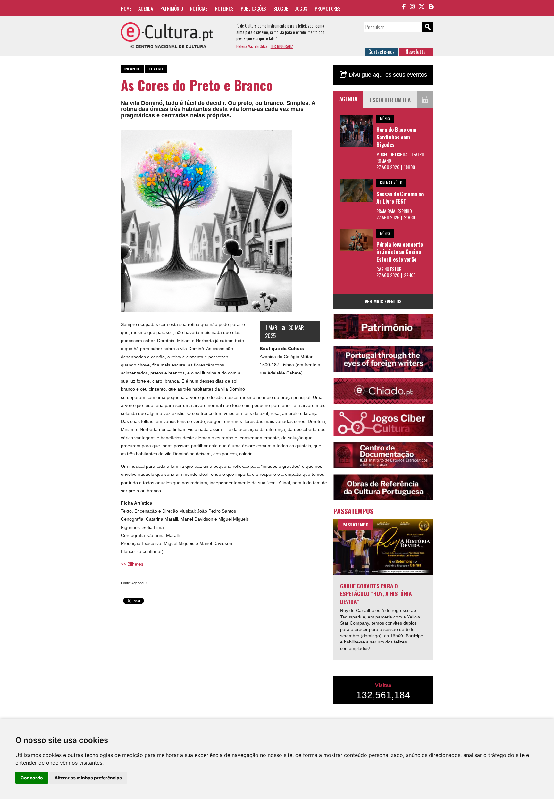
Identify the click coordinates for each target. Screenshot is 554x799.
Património (171, 8)
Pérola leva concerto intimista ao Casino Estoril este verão (399, 251)
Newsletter (416, 51)
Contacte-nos (381, 51)
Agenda (145, 8)
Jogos (301, 8)
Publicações (253, 8)
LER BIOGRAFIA (282, 46)
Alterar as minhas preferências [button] (88, 777)
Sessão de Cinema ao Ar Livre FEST (400, 198)
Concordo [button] (32, 777)
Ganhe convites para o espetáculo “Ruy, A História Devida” (376, 594)
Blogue (280, 8)
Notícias (199, 8)
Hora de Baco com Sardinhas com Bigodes (396, 136)
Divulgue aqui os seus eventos (387, 74)
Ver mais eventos (383, 301)
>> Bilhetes (132, 564)
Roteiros (224, 8)
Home (126, 8)
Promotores (327, 8)
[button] (286, 136)
